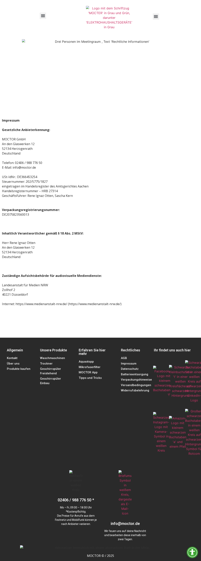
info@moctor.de (125, 523)
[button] (43, 16)
